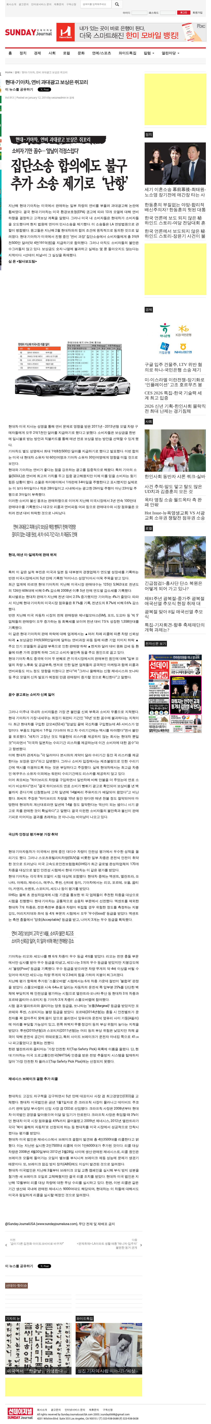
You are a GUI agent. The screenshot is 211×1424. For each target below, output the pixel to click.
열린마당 (169, 53)
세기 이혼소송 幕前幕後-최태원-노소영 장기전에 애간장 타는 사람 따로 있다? (175, 195)
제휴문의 (59, 4)
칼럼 (147, 53)
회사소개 (11, 4)
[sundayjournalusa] (29, 32)
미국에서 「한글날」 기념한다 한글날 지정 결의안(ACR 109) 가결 (39, 1370)
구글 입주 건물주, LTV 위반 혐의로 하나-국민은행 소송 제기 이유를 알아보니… (173, 370)
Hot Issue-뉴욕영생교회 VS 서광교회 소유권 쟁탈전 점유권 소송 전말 (175, 517)
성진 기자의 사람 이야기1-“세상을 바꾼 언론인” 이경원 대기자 (110, 1370)
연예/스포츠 (101, 53)
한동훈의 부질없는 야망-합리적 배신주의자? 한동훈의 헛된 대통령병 (175, 209)
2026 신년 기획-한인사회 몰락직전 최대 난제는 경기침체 (175, 409)
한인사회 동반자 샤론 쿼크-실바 (175, 476)
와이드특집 (127, 53)
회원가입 (198, 12)
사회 (52, 53)
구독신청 (71, 4)
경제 (37, 53)
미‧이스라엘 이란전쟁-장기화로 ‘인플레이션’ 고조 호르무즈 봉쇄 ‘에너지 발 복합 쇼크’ (175, 384)
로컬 (66, 53)
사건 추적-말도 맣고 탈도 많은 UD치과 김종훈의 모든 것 (173, 489)
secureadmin (58, 97)
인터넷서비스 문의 (41, 4)
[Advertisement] (80, 1387)
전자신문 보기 (155, 644)
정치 (23, 53)
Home (8, 72)
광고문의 (24, 4)
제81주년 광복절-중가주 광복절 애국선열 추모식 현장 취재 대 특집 (175, 603)
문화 (81, 53)
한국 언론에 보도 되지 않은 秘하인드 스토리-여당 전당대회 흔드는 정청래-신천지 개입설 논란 (175, 222)
